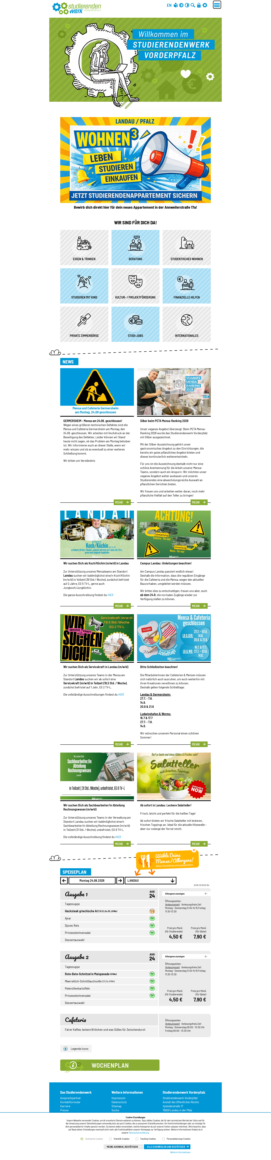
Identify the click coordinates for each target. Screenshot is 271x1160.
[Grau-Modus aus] (181, 5)
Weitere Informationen (180, 1152)
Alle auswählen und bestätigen (166, 1146)
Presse (64, 1110)
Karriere (65, 1106)
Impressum (118, 1098)
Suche (115, 1110)
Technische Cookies (94, 1138)
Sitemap (117, 1106)
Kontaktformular (70, 1102)
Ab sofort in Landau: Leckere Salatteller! (165, 805)
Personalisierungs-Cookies (178, 1138)
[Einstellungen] (204, 5)
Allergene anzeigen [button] (175, 893)
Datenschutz (119, 1102)
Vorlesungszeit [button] (172, 904)
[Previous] (64, 880)
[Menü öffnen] (217, 5)
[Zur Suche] (193, 5)
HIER (110, 595)
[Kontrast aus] (187, 5)
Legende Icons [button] (79, 1048)
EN (169, 5)
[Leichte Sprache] (176, 5)
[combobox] (150, 880)
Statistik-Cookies (121, 1138)
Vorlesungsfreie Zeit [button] (191, 904)
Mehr (119, 502)
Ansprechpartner (70, 1098)
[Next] (120, 880)
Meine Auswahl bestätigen (122, 1146)
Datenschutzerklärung (139, 1132)
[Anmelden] (199, 5)
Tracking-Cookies (148, 1138)
